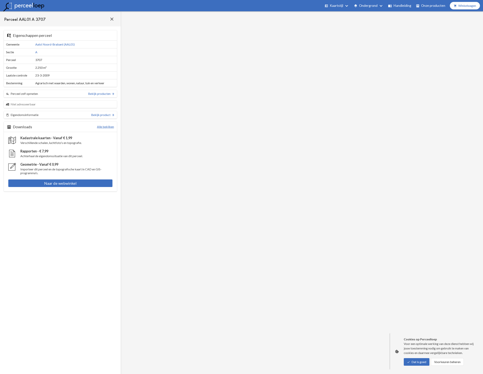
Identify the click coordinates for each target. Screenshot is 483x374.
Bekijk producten (99, 93)
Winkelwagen (467, 5)
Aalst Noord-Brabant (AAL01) (55, 44)
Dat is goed (418, 362)
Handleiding (402, 6)
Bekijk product (101, 115)
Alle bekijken (105, 126)
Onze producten (433, 6)
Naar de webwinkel (60, 183)
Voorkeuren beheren (447, 362)
